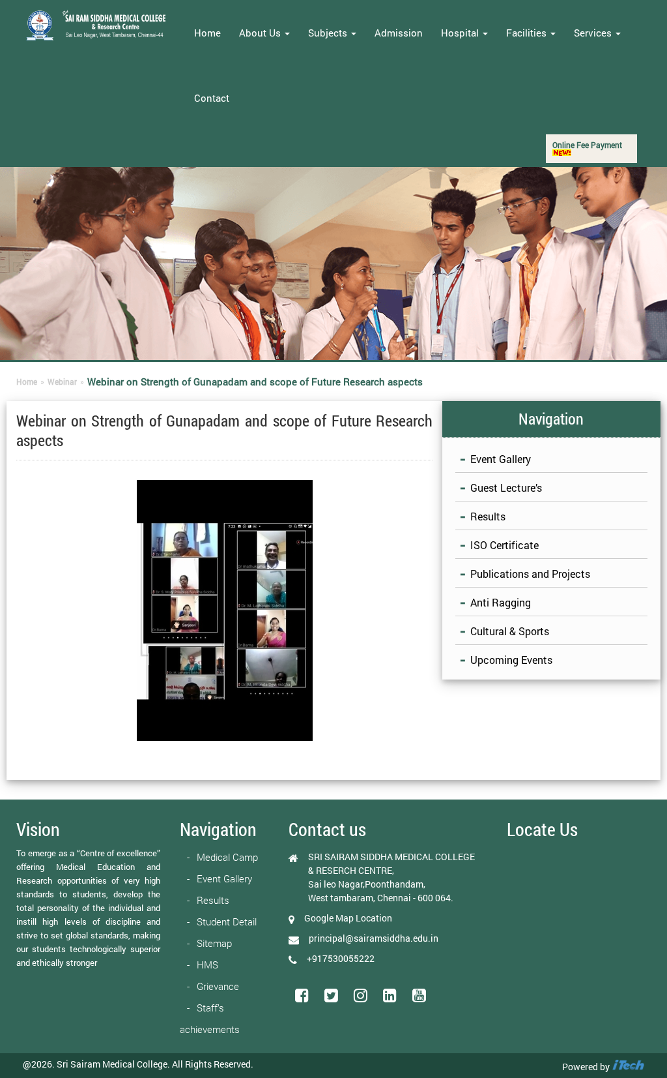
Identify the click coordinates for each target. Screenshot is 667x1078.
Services (594, 32)
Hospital (461, 32)
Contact (211, 97)
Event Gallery (500, 459)
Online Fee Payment (587, 145)
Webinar (62, 381)
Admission (399, 32)
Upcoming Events (511, 659)
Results (487, 516)
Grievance (218, 986)
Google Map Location (348, 918)
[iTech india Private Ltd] (628, 1066)
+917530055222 (341, 958)
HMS (207, 964)
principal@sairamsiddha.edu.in (373, 938)
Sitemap (214, 943)
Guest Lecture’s (506, 487)
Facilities (527, 32)
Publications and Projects (530, 573)
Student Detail (227, 921)
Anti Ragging (500, 602)
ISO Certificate (504, 545)
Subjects (329, 32)
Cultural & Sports (509, 631)
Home (207, 32)
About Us (261, 32)
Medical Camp (227, 856)
